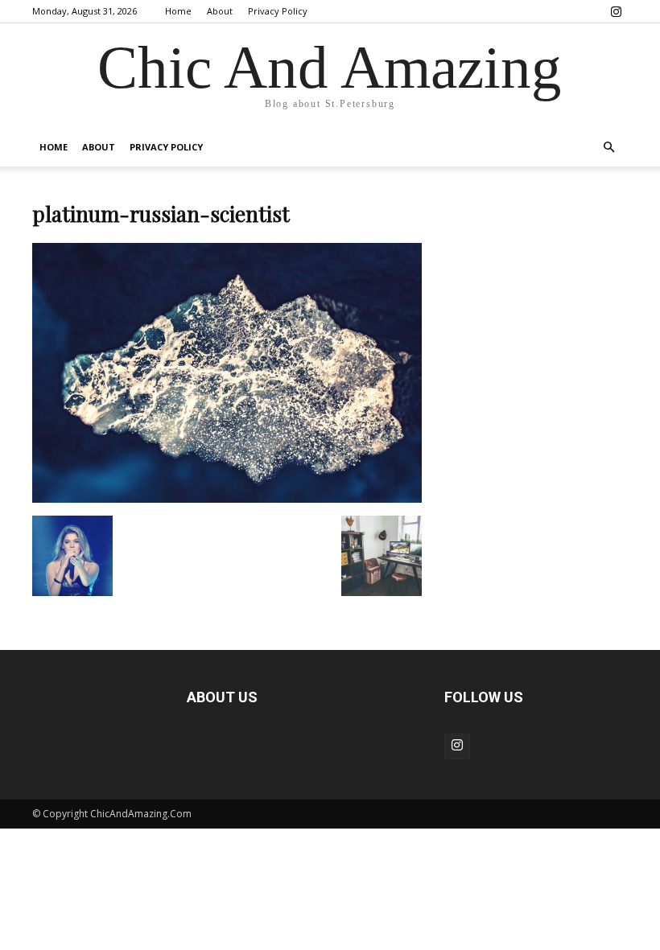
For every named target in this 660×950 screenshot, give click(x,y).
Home (178, 11)
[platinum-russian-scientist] (227, 498)
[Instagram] (616, 11)
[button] (608, 147)
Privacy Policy (277, 11)
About (220, 11)
